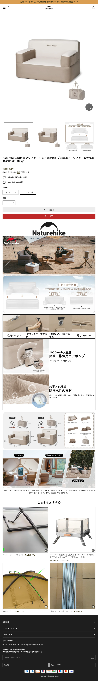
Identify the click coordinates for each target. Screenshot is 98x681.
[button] (4, 7)
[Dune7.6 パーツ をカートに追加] (46, 606)
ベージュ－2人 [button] (28, 192)
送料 (18, 172)
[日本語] (26, 665)
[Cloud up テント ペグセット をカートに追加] (46, 550)
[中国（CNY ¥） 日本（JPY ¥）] (72, 665)
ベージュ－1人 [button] (10, 192)
